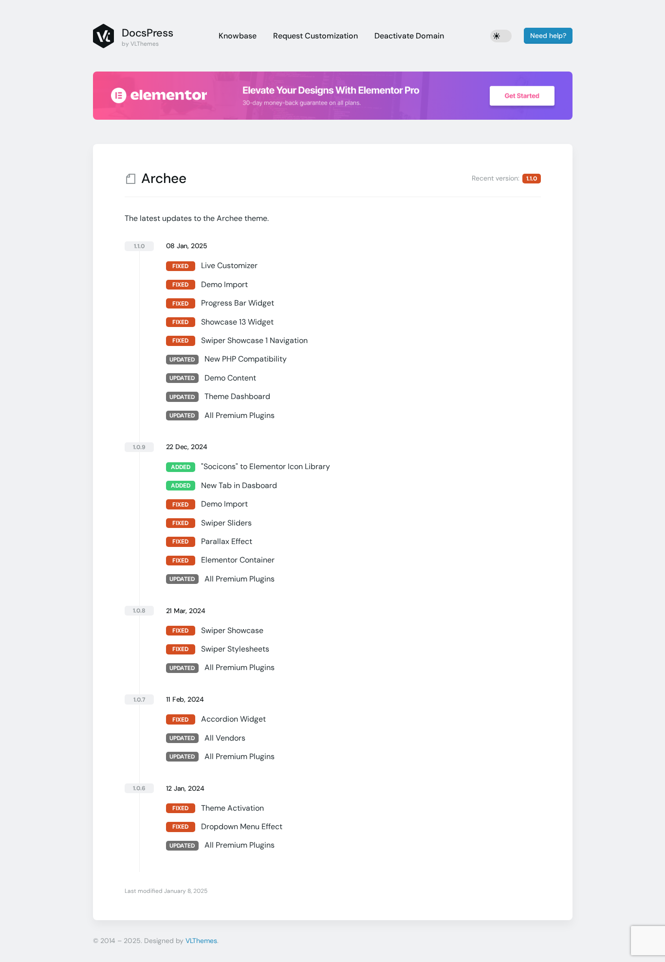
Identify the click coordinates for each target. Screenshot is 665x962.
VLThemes (201, 940)
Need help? (548, 35)
